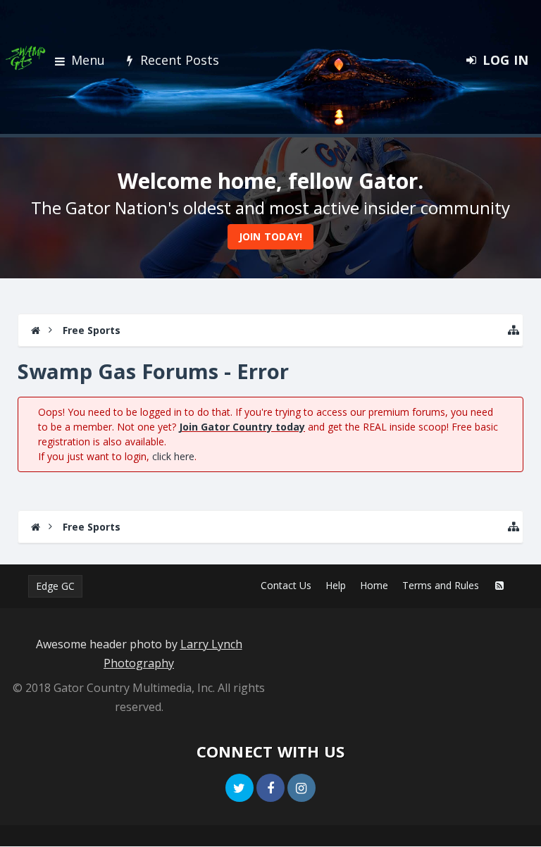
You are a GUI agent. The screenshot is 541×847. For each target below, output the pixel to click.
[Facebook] (270, 788)
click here (173, 456)
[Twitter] (239, 788)
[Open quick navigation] (513, 330)
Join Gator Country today (242, 426)
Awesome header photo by (139, 653)
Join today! (271, 236)
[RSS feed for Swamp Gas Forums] (499, 585)
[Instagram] (301, 788)
